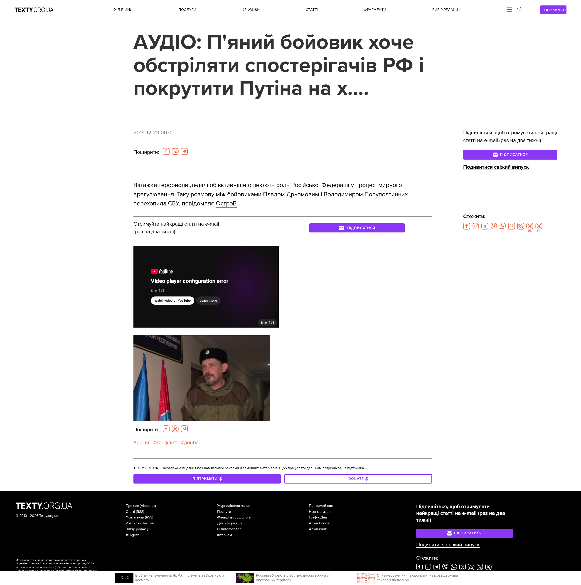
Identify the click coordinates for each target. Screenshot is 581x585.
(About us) (148, 506)
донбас (192, 442)
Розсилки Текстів (140, 523)
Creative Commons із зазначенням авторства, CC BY (61, 563)
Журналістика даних (234, 506)
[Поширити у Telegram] (184, 151)
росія (143, 442)
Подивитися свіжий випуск (496, 167)
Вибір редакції (138, 529)
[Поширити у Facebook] (166, 151)
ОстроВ (226, 203)
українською (47, 567)
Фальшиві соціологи (234, 517)
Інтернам (224, 535)
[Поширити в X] (175, 151)
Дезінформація (229, 523)
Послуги (224, 511)
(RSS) (140, 511)
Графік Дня (318, 517)
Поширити (146, 152)
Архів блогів (319, 523)
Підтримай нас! (321, 506)
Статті (130, 511)
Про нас (132, 506)
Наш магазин (320, 511)
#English (132, 535)
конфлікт (166, 442)
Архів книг (318, 529)
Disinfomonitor (229, 529)
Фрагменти (135, 517)
